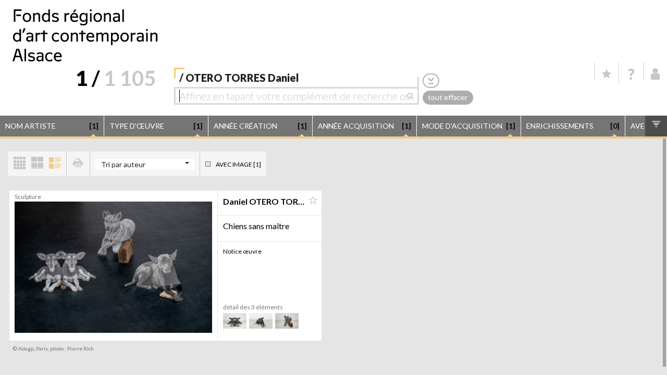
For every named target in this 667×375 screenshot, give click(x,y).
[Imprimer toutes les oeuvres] (78, 164)
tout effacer (447, 97)
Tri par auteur (123, 164)
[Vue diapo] (37, 164)
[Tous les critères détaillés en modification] (431, 80)
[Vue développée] (54, 164)
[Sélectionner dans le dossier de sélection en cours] (313, 200)
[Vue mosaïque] (19, 164)
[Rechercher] (413, 96)
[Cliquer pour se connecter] (655, 74)
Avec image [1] (238, 164)
